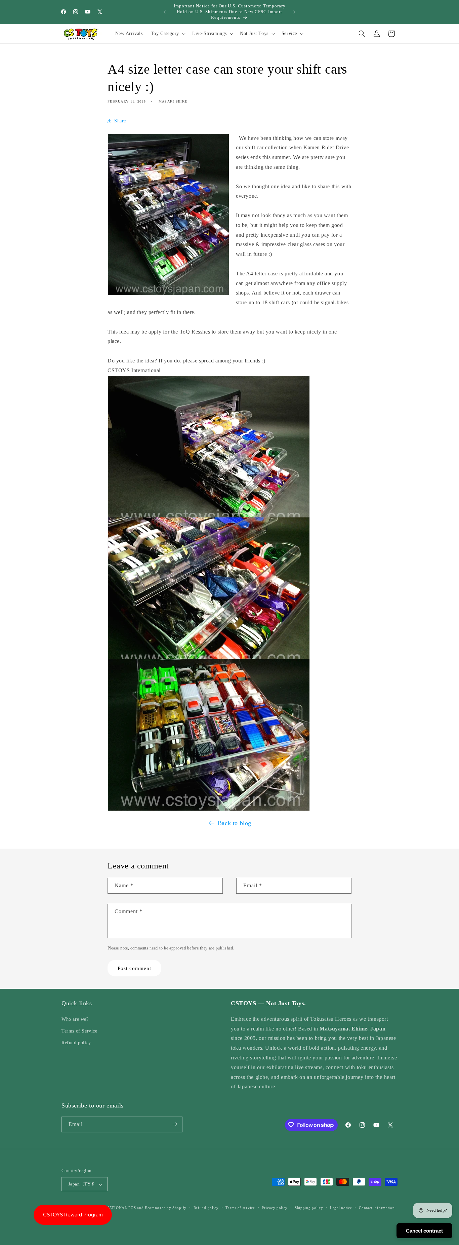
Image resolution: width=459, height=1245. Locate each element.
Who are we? (75, 1018)
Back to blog (234, 823)
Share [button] (120, 120)
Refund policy (76, 1042)
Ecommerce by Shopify (165, 1208)
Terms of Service (79, 1031)
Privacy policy (275, 1208)
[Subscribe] (174, 1124)
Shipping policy (309, 1208)
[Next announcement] (294, 11)
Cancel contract (424, 1231)
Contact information (376, 1208)
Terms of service (240, 1208)
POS (132, 1208)
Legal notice (341, 1208)
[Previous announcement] (164, 11)
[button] (167, 34)
